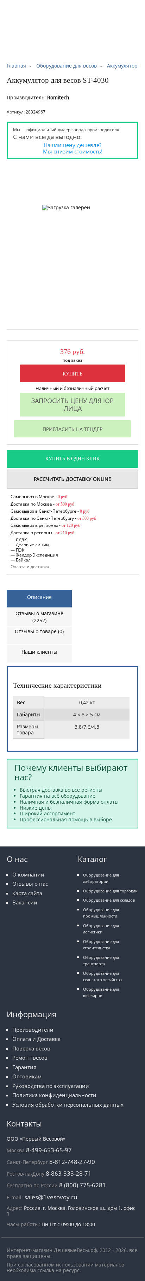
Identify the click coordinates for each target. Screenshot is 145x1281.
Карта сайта (27, 893)
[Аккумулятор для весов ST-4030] (47, 168)
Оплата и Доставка (36, 1039)
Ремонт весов (30, 1057)
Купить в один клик (72, 458)
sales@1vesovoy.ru (50, 1197)
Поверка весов (31, 1048)
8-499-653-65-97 (49, 1150)
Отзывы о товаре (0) (39, 631)
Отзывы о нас (30, 883)
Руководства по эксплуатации (50, 1086)
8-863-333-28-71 (69, 1173)
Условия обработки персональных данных (68, 1104)
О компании (28, 874)
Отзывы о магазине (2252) (39, 617)
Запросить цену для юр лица (72, 404)
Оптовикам (27, 1076)
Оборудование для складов (109, 900)
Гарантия (24, 1067)
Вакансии (24, 902)
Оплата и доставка (30, 566)
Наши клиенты (39, 651)
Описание (39, 597)
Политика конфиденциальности (54, 1095)
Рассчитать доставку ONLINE (72, 479)
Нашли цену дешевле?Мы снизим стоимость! (72, 148)
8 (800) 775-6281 (82, 1185)
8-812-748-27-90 (72, 1162)
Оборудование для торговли (110, 890)
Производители (32, 1029)
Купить (72, 374)
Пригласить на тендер (72, 429)
